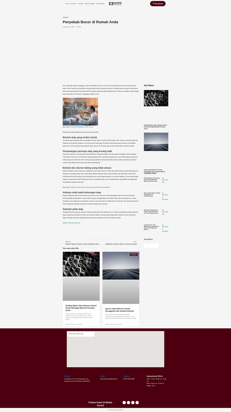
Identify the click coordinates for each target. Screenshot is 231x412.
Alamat (67, 376)
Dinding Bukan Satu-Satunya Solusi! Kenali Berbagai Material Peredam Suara (81, 308)
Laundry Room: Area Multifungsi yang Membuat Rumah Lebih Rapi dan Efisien (151, 227)
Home (67, 4)
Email (102, 376)
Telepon (126, 376)
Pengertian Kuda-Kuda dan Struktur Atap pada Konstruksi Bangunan (90, 187)
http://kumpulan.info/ (74, 223)
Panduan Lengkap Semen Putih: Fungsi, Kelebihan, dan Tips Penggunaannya (151, 211)
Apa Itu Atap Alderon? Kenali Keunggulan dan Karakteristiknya (152, 194)
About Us (74, 4)
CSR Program (100, 4)
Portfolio (80, 4)
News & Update (90, 4)
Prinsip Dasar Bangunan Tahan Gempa (81, 127)
